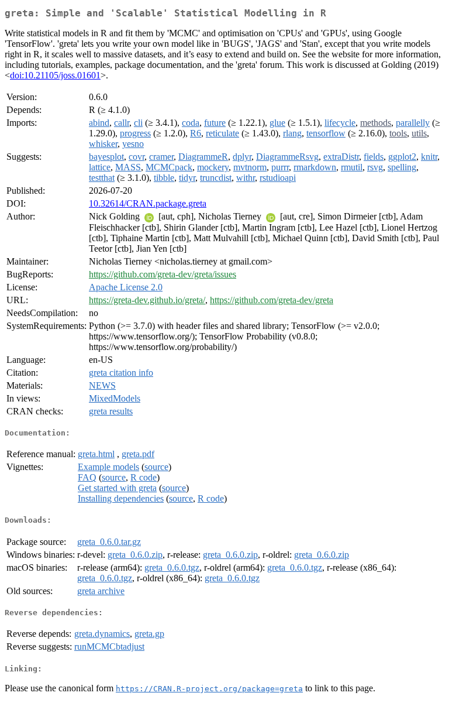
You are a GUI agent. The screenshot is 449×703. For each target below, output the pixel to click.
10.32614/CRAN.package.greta (147, 203)
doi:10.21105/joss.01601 (55, 75)
